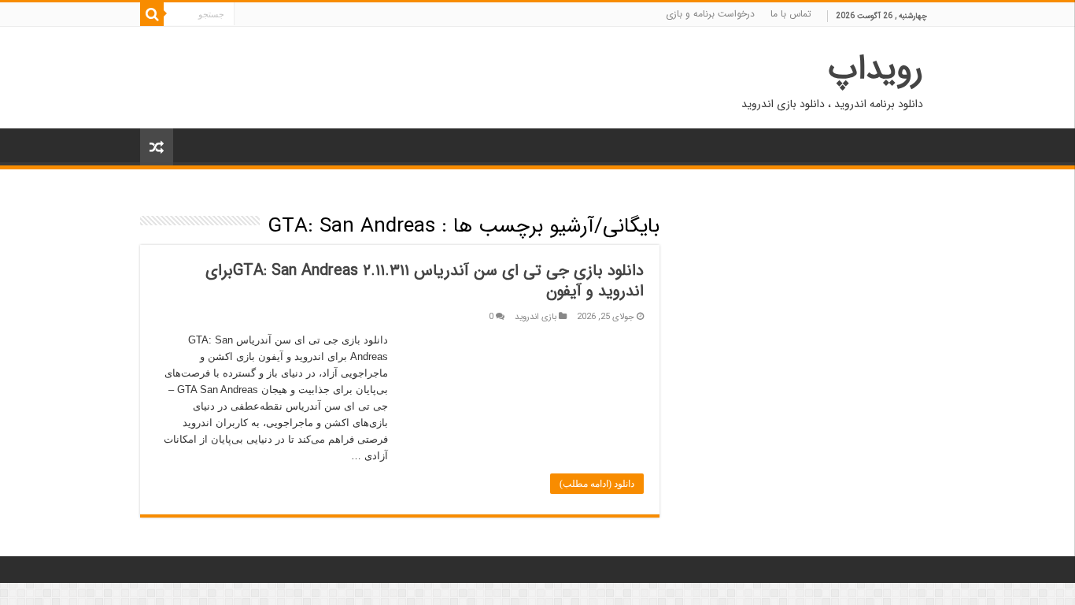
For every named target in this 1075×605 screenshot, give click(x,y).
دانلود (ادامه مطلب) (597, 483)
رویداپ (875, 69)
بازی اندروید (535, 317)
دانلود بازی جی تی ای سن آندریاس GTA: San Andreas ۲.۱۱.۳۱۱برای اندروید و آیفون (424, 280)
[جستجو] (152, 14)
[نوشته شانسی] (156, 146)
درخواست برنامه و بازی (710, 13)
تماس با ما (790, 13)
